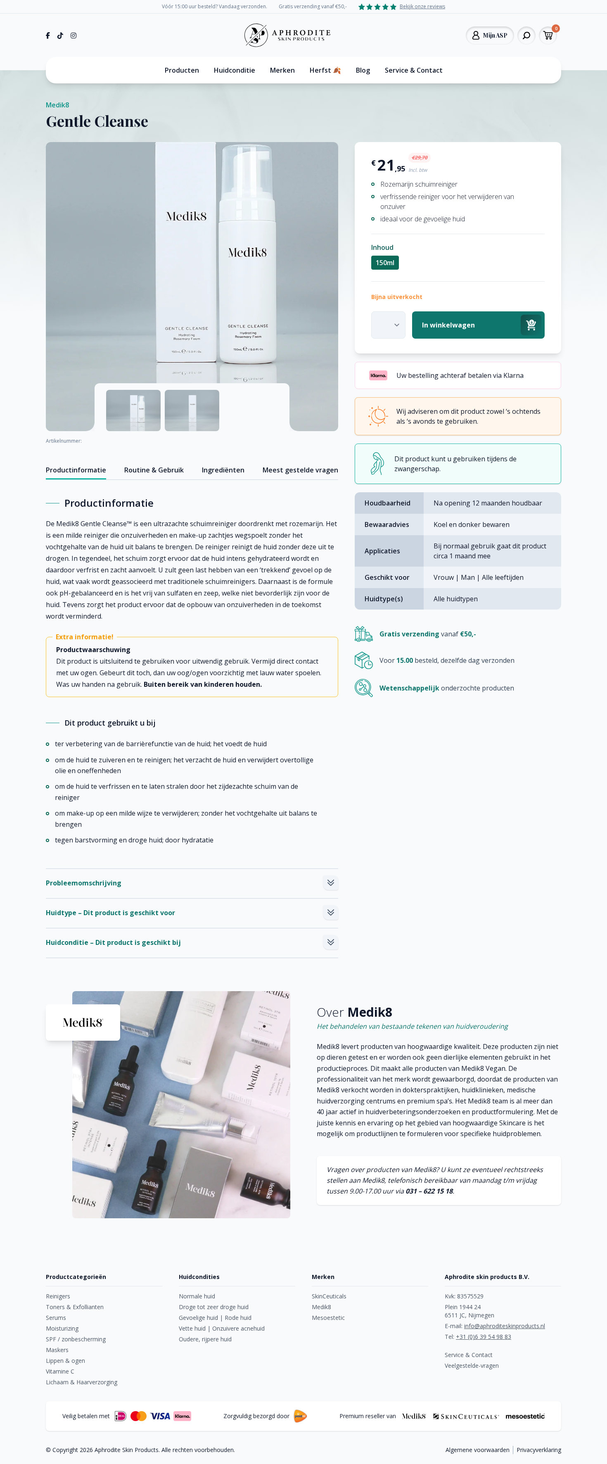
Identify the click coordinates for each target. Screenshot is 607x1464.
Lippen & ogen (65, 1360)
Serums (56, 1318)
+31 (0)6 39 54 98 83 (483, 1337)
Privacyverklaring (539, 1450)
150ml (385, 262)
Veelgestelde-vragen (472, 1365)
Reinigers (58, 1296)
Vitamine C (60, 1371)
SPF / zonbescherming (76, 1339)
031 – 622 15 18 (429, 1191)
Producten (182, 70)
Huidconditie (234, 70)
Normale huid (197, 1296)
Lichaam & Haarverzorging (81, 1382)
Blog (363, 70)
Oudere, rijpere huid (205, 1339)
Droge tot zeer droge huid (214, 1307)
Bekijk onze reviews (422, 6)
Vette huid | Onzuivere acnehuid (222, 1328)
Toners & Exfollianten (75, 1307)
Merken (282, 70)
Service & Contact (414, 70)
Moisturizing (62, 1328)
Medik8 (57, 104)
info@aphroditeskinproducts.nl (504, 1326)
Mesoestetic (328, 1318)
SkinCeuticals (329, 1296)
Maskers (57, 1350)
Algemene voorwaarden (478, 1450)
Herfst (325, 70)
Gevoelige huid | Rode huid (215, 1318)
